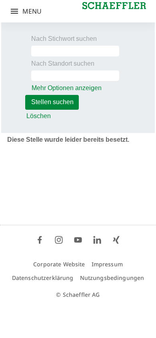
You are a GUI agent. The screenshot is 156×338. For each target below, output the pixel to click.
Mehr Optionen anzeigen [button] (67, 87)
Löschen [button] (38, 116)
